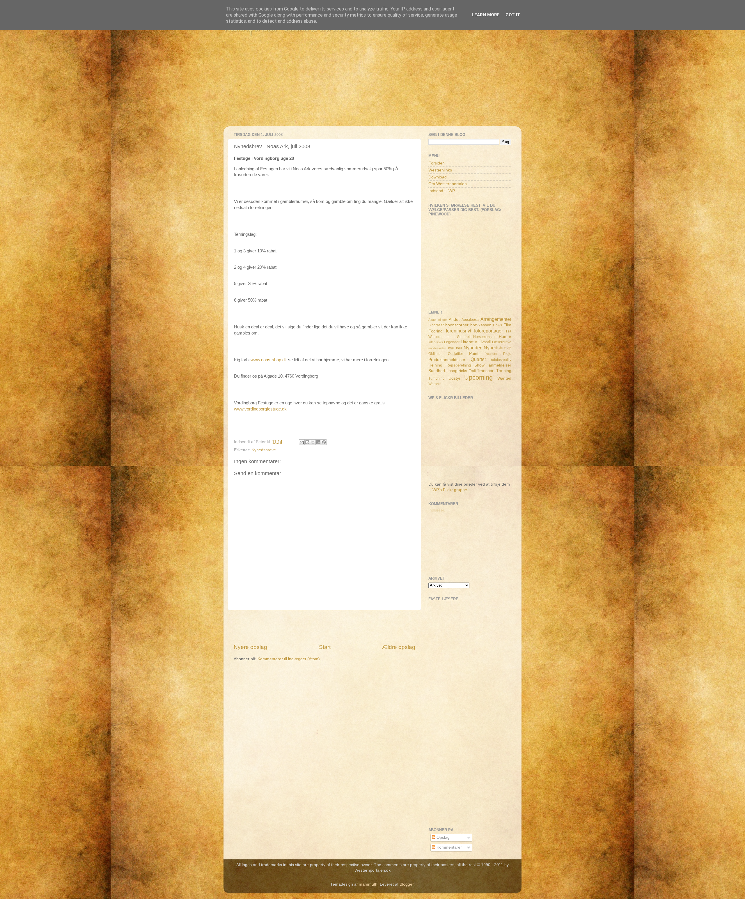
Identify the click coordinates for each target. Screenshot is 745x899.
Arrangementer (495, 319)
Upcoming (478, 377)
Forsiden (436, 163)
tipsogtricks (456, 371)
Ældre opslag (398, 647)
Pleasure (491, 353)
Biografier (436, 325)
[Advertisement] (372, 85)
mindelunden (437, 348)
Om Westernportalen (447, 184)
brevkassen (481, 325)
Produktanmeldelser (446, 360)
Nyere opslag (250, 647)
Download (437, 177)
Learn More (486, 14)
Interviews (435, 342)
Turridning (436, 378)
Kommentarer (448, 847)
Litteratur (469, 342)
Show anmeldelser (492, 365)
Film (507, 325)
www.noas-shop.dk (269, 360)
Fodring (435, 331)
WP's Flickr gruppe (449, 490)
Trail (472, 371)
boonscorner (457, 325)
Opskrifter (455, 354)
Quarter (478, 359)
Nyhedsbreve (263, 450)
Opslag (442, 837)
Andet (454, 319)
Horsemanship (484, 337)
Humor (505, 337)
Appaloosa (470, 320)
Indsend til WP (441, 191)
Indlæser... (438, 510)
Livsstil (484, 342)
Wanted (504, 378)
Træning (503, 371)
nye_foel (455, 348)
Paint (473, 353)
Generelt (464, 337)
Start (325, 647)
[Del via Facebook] (318, 442)
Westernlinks (440, 170)
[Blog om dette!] (307, 442)
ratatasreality (501, 360)
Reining (435, 365)
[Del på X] (313, 442)
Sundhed (436, 371)
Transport (486, 371)
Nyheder (472, 347)
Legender (452, 342)
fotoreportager (488, 330)
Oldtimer (435, 354)
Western (434, 384)
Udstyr (454, 378)
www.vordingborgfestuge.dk (260, 409)
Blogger (407, 884)
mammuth (368, 884)
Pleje (507, 354)
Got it (512, 14)
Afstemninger (437, 319)
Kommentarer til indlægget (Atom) (289, 659)
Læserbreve (501, 342)
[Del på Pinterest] (324, 442)
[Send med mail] (302, 442)
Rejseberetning (458, 365)
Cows (497, 325)
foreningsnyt (458, 330)
